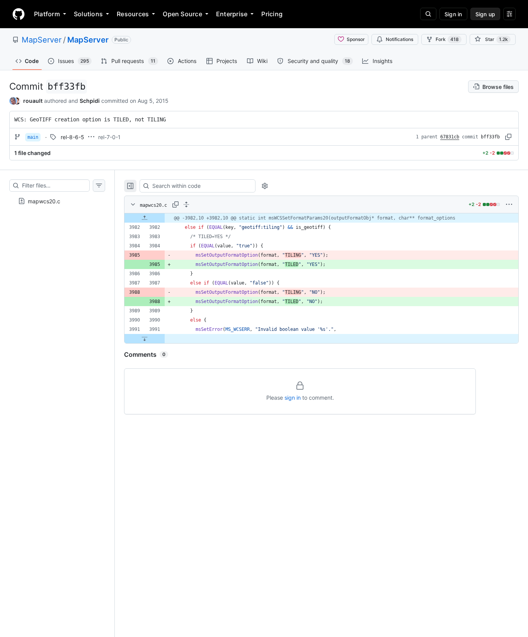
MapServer (41, 39)
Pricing (272, 14)
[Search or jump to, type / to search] (428, 14)
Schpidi (90, 100)
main (32, 137)
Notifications (399, 39)
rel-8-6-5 (72, 137)
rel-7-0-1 (109, 137)
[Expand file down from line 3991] (144, 338)
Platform (47, 14)
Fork (447, 39)
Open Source (182, 14)
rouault (33, 100)
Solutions (88, 14)
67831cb (449, 137)
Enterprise (231, 14)
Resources (133, 14)
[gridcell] (321, 218)
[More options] (509, 204)
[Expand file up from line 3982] (144, 218)
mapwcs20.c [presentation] (44, 201)
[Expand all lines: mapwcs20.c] (186, 204)
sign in (292, 397)
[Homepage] (18, 14)
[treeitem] (57, 201)
